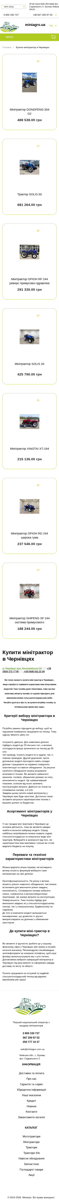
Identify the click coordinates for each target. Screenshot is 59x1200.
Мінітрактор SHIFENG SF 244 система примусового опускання (30, 622)
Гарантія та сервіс (31, 1084)
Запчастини (31, 1164)
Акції (32, 1175)
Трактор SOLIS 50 (29, 194)
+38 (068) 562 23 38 (34, 671)
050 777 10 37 (31, 1042)
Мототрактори (31, 1136)
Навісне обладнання (31, 1158)
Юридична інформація (31, 1089)
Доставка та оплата (31, 1073)
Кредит (31, 1100)
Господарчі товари (31, 1169)
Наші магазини (31, 1095)
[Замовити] (53, 37)
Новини (31, 1106)
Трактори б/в (31, 1153)
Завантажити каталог (31, 1117)
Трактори (31, 1147)
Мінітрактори (31, 1142)
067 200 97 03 (31, 1037)
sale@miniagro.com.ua (32, 1049)
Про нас (31, 1078)
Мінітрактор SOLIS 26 (29, 364)
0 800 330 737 (11, 15)
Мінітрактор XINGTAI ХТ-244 (29, 448)
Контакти (31, 1111)
